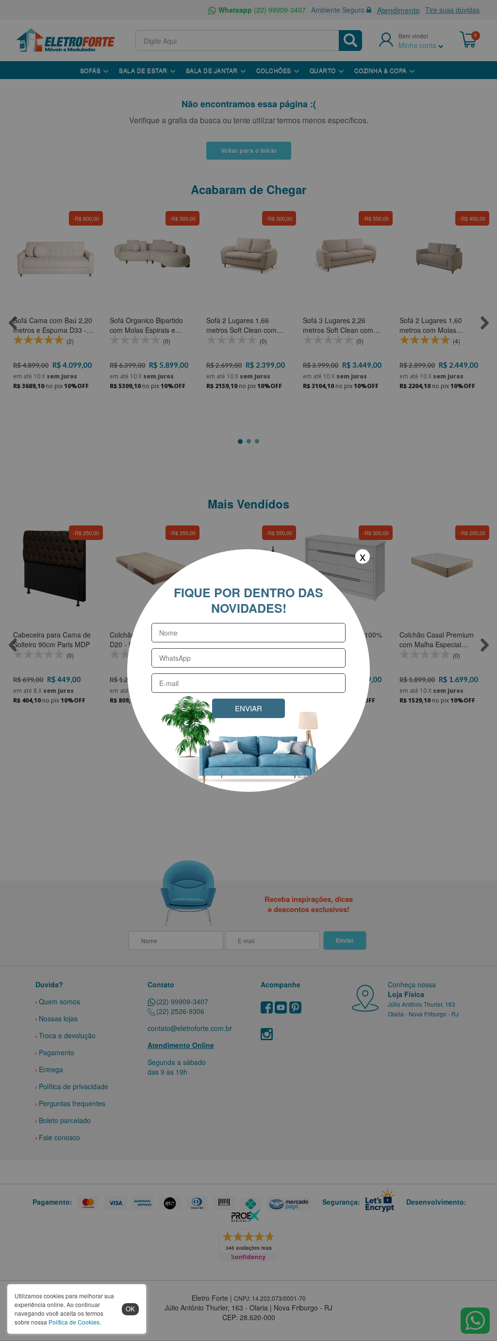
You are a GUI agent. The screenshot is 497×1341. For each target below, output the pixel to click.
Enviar (248, 708)
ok (130, 1308)
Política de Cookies (74, 1322)
